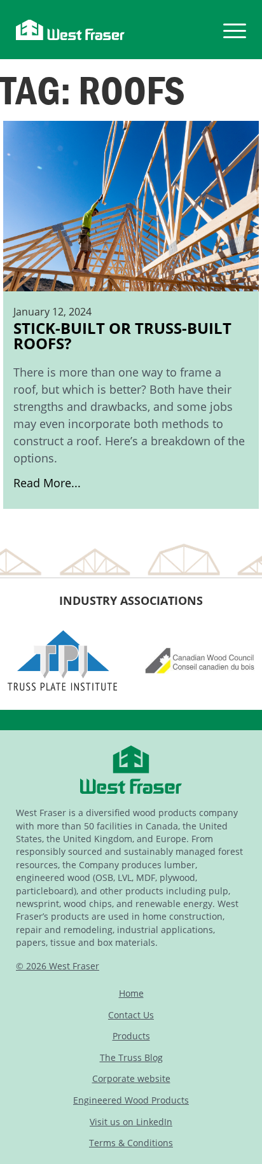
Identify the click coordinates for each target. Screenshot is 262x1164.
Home (131, 993)
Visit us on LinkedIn (131, 1122)
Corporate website (131, 1078)
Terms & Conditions (131, 1143)
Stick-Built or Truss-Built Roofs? (129, 404)
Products (131, 1036)
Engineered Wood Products (131, 1100)
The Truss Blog (131, 1057)
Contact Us (131, 1015)
